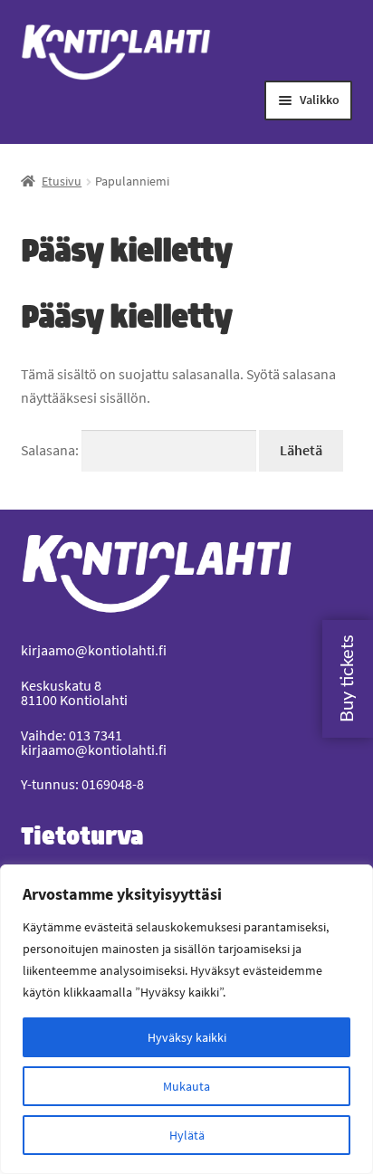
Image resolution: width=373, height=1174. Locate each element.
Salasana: (51, 450)
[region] (186, 1019)
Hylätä (187, 1135)
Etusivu (61, 181)
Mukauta (186, 1086)
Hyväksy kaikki (187, 1037)
